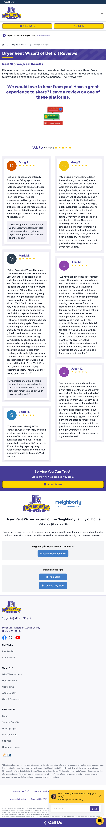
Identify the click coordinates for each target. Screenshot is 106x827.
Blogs (5, 716)
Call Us (81, 26)
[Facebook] (4, 637)
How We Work (9, 680)
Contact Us (8, 686)
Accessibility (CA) (39, 799)
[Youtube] (17, 637)
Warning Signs (9, 728)
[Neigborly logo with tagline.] (69, 503)
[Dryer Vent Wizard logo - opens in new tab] (37, 503)
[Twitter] (11, 637)
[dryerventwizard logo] (53, 607)
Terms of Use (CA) (41, 791)
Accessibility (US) (18, 799)
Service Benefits (10, 722)
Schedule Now (29, 26)
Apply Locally (9, 692)
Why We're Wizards (12, 674)
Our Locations (9, 734)
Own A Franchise (11, 699)
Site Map (6, 740)
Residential (8, 651)
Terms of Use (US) (20, 791)
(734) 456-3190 (18, 618)
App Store (55, 576)
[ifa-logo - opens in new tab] (7, 755)
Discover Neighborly (51, 553)
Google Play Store (55, 585)
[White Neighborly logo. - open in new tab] (9, 2)
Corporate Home (11, 747)
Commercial (8, 657)
